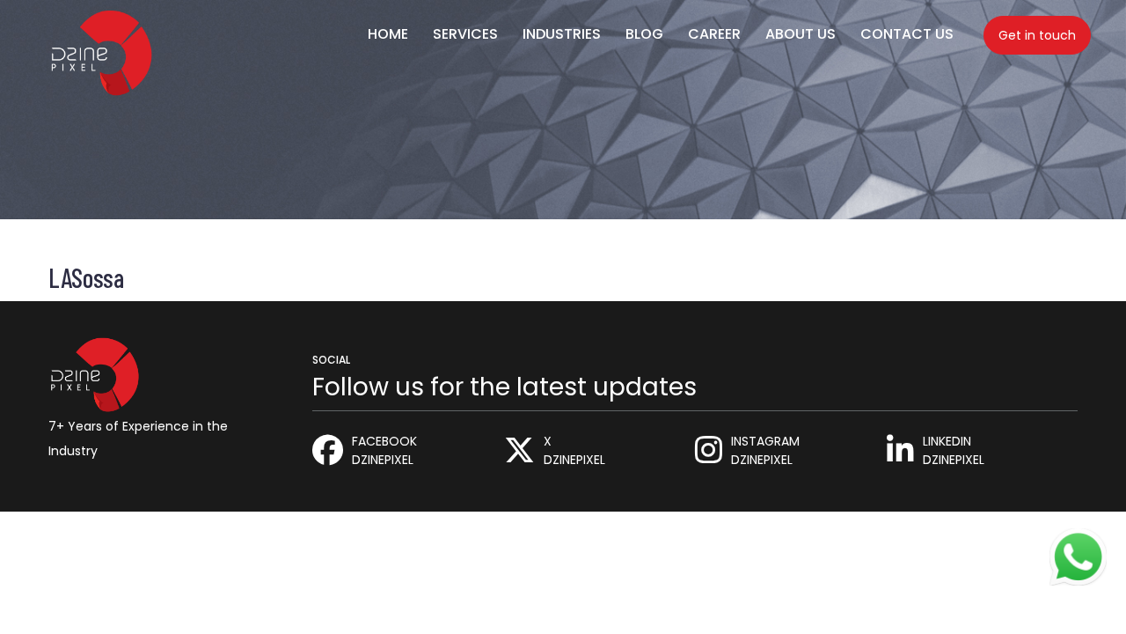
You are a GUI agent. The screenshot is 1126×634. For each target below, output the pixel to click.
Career (714, 34)
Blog (644, 34)
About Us (800, 34)
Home (388, 34)
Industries (562, 34)
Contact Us (907, 34)
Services (465, 34)
